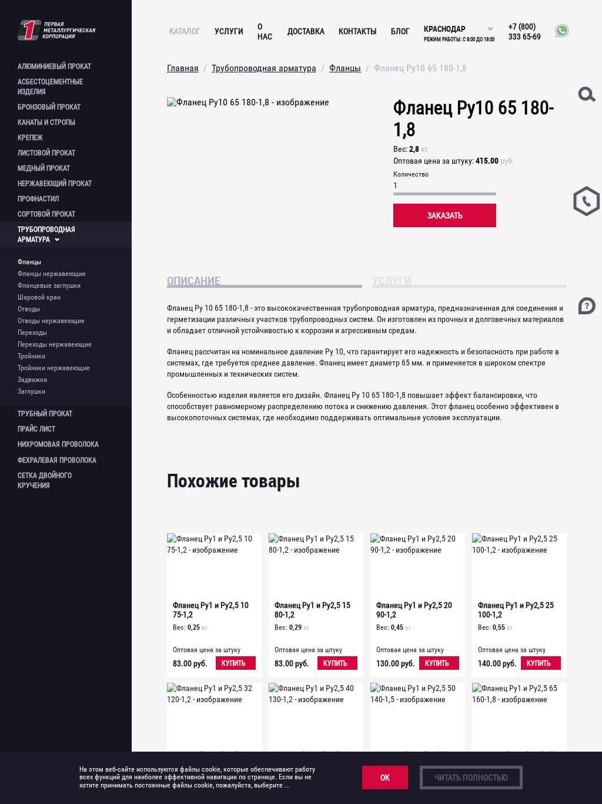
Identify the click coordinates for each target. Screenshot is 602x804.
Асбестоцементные (50, 87)
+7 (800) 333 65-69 (525, 31)
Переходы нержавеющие (55, 344)
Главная (183, 68)
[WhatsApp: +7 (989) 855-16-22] (559, 31)
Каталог (184, 31)
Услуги (229, 31)
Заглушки (31, 391)
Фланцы (29, 262)
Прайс (36, 429)
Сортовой (46, 214)
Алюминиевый (54, 66)
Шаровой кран (39, 297)
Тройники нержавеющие (54, 368)
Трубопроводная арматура (264, 68)
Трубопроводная (46, 234)
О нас (264, 31)
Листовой (46, 153)
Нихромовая (58, 444)
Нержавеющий (55, 184)
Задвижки (32, 380)
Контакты (358, 31)
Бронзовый (49, 107)
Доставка (306, 31)
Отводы (29, 309)
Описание (193, 280)
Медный (44, 168)
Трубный (45, 414)
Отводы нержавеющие (51, 321)
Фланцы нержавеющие (52, 274)
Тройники (31, 356)
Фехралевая (57, 460)
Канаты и (46, 122)
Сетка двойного (45, 480)
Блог (400, 31)
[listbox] (459, 23)
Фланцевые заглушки (49, 285)
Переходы (32, 332)
